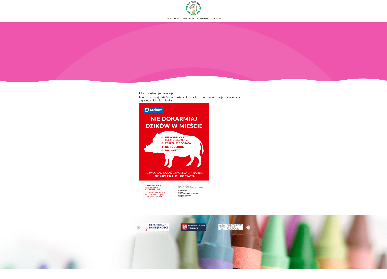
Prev (139, 227)
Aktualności (188, 19)
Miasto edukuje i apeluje (156, 93)
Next (248, 227)
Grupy (176, 19)
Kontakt (217, 19)
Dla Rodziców (203, 19)
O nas (168, 19)
